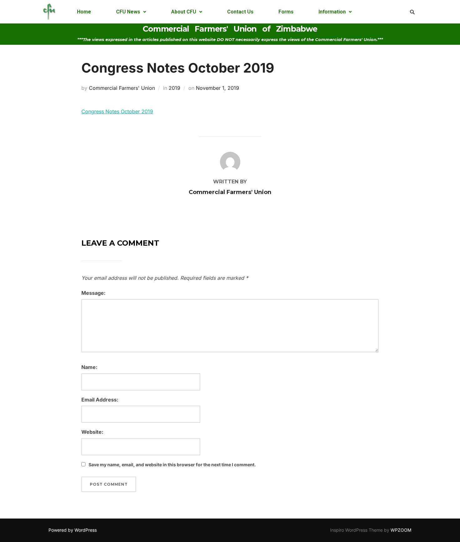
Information (332, 12)
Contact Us (240, 12)
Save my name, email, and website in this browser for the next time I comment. (172, 464)
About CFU (183, 12)
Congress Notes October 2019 (117, 111)
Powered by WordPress (73, 530)
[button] (131, 12)
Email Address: (99, 399)
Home (84, 12)
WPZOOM (401, 530)
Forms (286, 12)
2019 (174, 88)
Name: (89, 367)
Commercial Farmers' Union (122, 88)
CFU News (128, 12)
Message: (93, 293)
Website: (92, 432)
